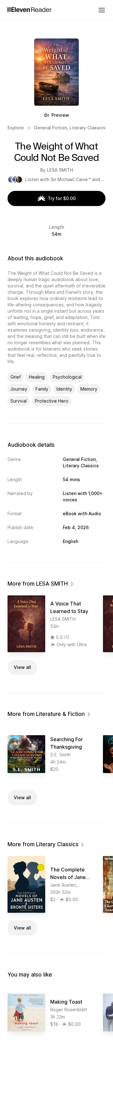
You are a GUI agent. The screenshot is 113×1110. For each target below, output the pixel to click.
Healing (37, 377)
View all (22, 667)
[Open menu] (101, 10)
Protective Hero (51, 401)
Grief (15, 377)
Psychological (67, 377)
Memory (88, 389)
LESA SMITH (60, 170)
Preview (60, 115)
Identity (64, 389)
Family (41, 389)
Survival (18, 401)
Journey (18, 389)
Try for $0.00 (62, 198)
